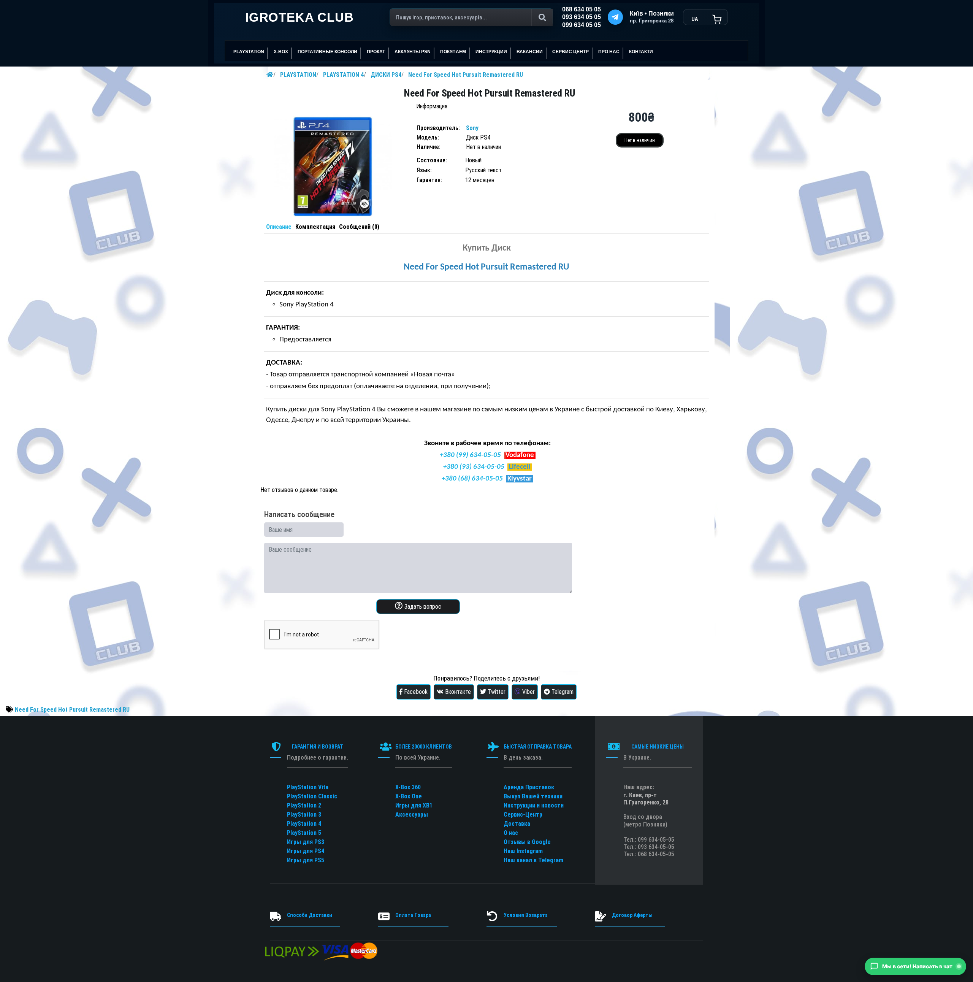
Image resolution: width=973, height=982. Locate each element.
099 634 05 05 (581, 25)
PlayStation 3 (304, 814)
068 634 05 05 (581, 9)
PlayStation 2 (304, 805)
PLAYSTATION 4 (343, 74)
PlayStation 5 (304, 832)
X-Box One (408, 796)
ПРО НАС (609, 51)
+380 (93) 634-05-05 (473, 467)
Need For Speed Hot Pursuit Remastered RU (465, 74)
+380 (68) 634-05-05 (472, 478)
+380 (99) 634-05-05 (470, 455)
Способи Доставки (309, 915)
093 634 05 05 (581, 17)
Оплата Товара (413, 915)
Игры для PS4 (305, 851)
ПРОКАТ (376, 51)
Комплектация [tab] (315, 226)
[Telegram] (615, 17)
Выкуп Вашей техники (533, 796)
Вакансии (530, 51)
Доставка (517, 823)
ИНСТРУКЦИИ (491, 51)
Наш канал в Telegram (533, 860)
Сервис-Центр (523, 814)
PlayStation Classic (312, 796)
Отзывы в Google (527, 842)
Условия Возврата (526, 915)
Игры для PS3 (305, 842)
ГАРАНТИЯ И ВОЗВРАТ (317, 747)
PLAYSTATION (298, 74)
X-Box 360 (408, 787)
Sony (472, 128)
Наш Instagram (523, 851)
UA (694, 19)
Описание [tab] (279, 226)
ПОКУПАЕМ (453, 51)
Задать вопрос (422, 606)
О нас (511, 832)
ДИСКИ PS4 (386, 74)
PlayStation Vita (307, 787)
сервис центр (570, 51)
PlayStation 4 (304, 823)
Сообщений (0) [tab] (359, 226)
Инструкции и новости (534, 805)
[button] (915, 966)
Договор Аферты (632, 915)
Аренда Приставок (529, 787)
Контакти (641, 51)
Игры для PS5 (305, 860)
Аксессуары (411, 814)
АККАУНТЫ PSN (413, 51)
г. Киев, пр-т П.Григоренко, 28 (646, 799)
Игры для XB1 (414, 805)
